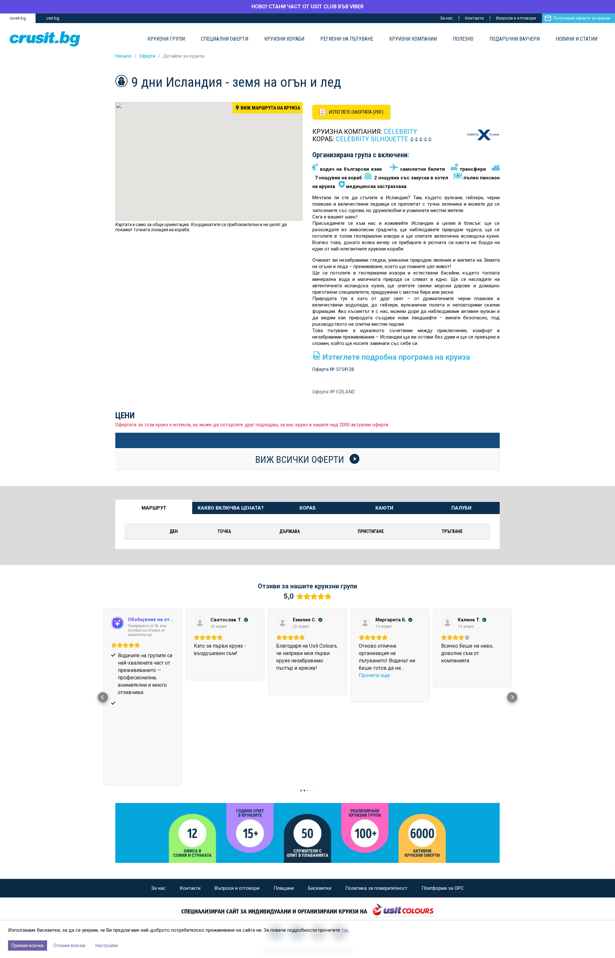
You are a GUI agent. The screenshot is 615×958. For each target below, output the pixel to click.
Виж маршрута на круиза (270, 108)
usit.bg (52, 18)
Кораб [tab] (307, 508)
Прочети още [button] (292, 675)
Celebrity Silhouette (372, 139)
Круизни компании (413, 39)
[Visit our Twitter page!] (318, 849)
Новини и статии (576, 39)
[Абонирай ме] (339, 849)
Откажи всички (69, 945)
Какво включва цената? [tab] (231, 508)
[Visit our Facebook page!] (275, 849)
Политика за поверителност (376, 805)
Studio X (345, 867)
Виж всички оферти (300, 459)
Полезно (463, 39)
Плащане (284, 805)
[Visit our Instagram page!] (297, 849)
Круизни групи (166, 39)
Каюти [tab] (384, 508)
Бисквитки (319, 805)
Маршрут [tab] (154, 508)
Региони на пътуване (346, 39)
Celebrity (400, 131)
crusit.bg (18, 18)
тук (344, 930)
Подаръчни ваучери (514, 39)
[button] (103, 656)
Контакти (474, 18)
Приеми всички (28, 945)
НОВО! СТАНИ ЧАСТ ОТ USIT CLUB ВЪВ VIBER (307, 7)
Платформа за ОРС (443, 805)
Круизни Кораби (284, 39)
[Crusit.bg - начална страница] (45, 39)
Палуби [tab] (461, 508)
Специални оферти (224, 39)
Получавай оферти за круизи (581, 18)
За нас (446, 18)
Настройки (106, 945)
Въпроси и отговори (516, 18)
